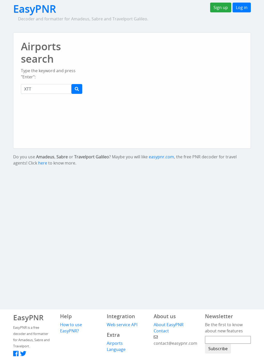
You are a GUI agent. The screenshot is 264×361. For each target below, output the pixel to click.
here (42, 163)
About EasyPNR (169, 324)
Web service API (122, 324)
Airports (115, 343)
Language (116, 349)
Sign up (220, 7)
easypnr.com (161, 157)
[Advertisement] (157, 51)
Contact (161, 331)
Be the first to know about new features (224, 328)
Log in (242, 7)
